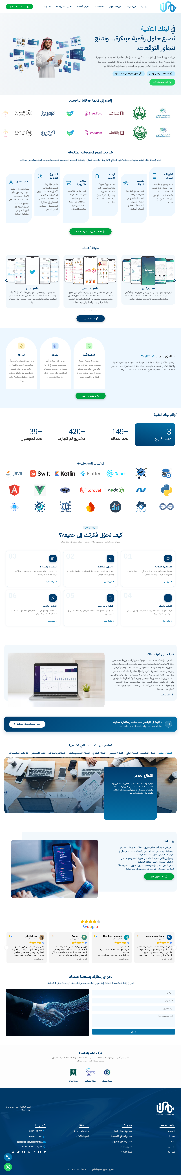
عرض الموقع (26, 1109)
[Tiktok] (18, 1152)
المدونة (47, 6)
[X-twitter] (29, 1152)
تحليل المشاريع (65, 6)
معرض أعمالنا (83, 6)
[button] (6, 280)
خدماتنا (101, 6)
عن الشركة (131, 6)
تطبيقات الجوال (115, 6)
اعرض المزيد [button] (39, 959)
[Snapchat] (23, 1152)
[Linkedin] (44, 1152)
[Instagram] (34, 1152)
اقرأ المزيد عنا (167, 694)
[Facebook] (39, 1152)
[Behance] (13, 1152)
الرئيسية (144, 6)
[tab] (165, 753)
